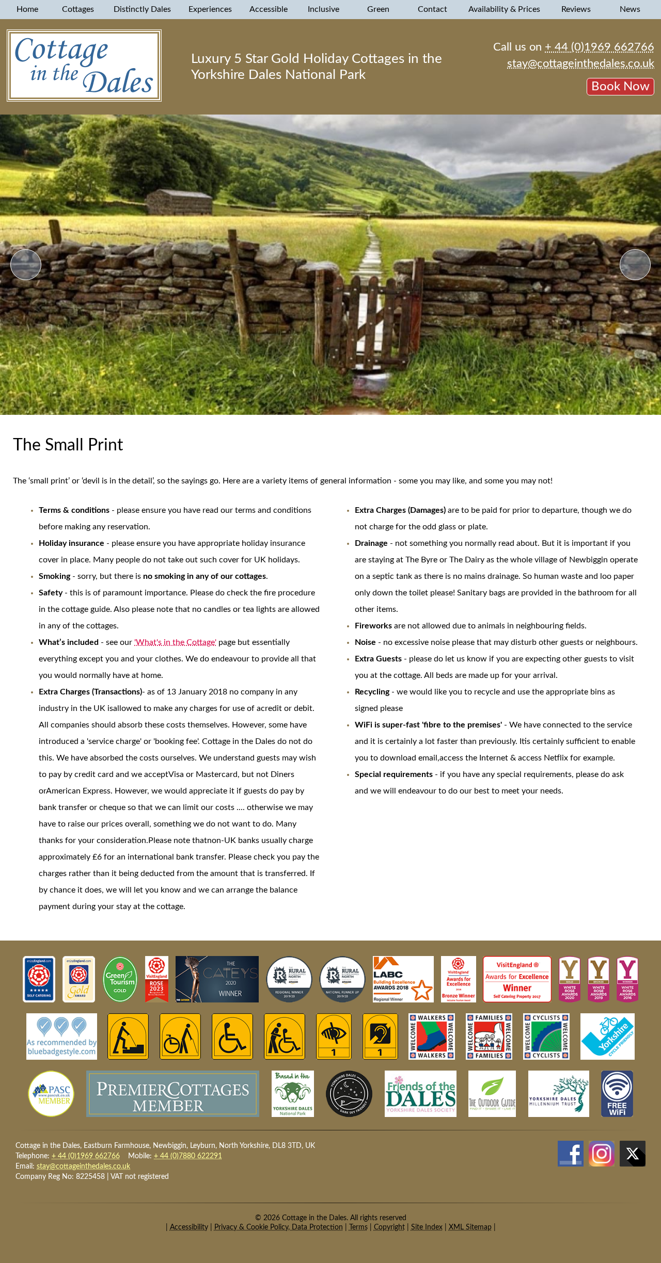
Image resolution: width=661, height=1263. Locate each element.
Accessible (269, 9)
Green (379, 9)
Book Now (620, 86)
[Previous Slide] (25, 264)
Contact (433, 9)
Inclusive (324, 9)
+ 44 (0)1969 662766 (599, 47)
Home (27, 9)
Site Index (427, 1227)
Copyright (389, 1227)
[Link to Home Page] (84, 99)
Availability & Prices (505, 9)
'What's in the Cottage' (175, 642)
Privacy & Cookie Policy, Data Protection (278, 1227)
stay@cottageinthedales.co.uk (580, 63)
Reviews (577, 9)
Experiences (211, 9)
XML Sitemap (470, 1227)
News (631, 9)
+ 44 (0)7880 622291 (188, 1156)
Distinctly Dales (143, 9)
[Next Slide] (635, 264)
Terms (358, 1227)
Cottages (79, 9)
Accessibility (189, 1227)
